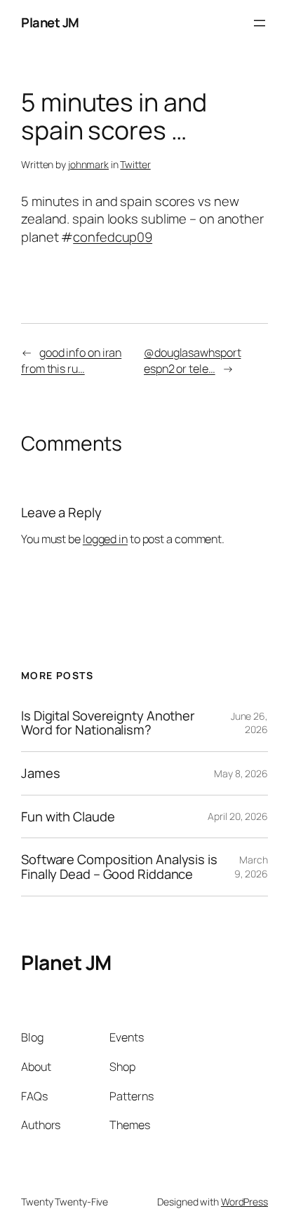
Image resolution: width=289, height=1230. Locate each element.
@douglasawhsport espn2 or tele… (192, 360)
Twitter (135, 164)
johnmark (88, 164)
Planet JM (50, 22)
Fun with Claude (68, 816)
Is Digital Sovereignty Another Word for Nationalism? (108, 723)
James (40, 773)
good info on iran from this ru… (71, 360)
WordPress (244, 1201)
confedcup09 (112, 237)
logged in (105, 539)
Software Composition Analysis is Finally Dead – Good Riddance (119, 866)
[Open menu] (259, 23)
